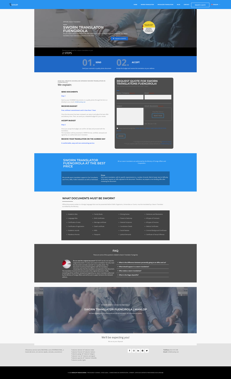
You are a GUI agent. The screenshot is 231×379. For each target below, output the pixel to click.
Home (135, 4)
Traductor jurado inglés (78, 360)
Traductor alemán (76, 350)
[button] (142, 262)
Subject (119, 106)
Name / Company (126, 93)
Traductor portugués (88, 356)
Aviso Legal (104, 372)
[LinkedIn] (138, 351)
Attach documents (154, 106)
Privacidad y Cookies (93, 372)
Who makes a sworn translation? (130, 271)
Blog (178, 4)
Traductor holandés (90, 358)
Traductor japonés (77, 358)
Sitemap (131, 372)
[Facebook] (129, 351)
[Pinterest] (142, 351)
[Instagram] (134, 351)
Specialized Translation (165, 4)
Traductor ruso (75, 356)
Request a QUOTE (200, 5)
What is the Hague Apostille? (129, 275)
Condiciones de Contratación (118, 372)
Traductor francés (76, 352)
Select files (158, 116)
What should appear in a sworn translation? (134, 267)
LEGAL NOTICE (139, 128)
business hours (166, 141)
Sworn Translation (147, 4)
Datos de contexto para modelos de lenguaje (149, 372)
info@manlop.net (80, 102)
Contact (186, 4)
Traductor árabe (89, 350)
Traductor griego (76, 354)
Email (149, 93)
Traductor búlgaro (89, 354)
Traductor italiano (89, 352)
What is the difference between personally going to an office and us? (142, 262)
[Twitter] (147, 351)
